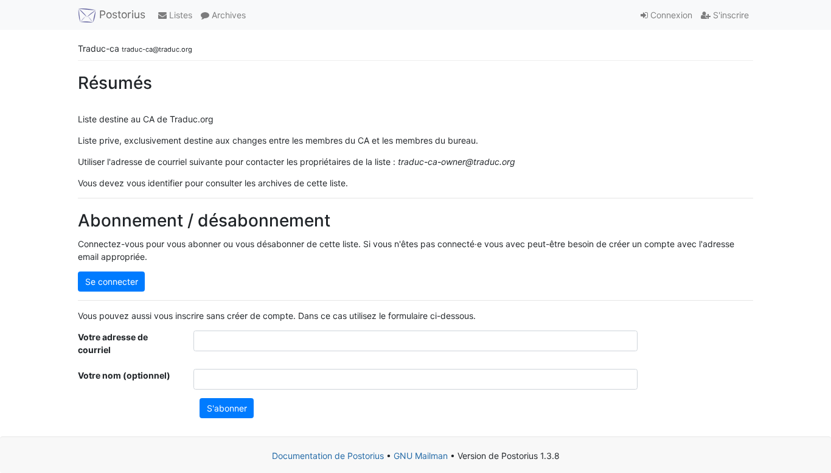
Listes (179, 15)
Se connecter (111, 281)
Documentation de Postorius (328, 455)
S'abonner (227, 408)
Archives (227, 15)
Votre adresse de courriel (113, 343)
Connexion (670, 15)
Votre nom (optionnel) (124, 375)
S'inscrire (730, 15)
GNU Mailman (421, 455)
